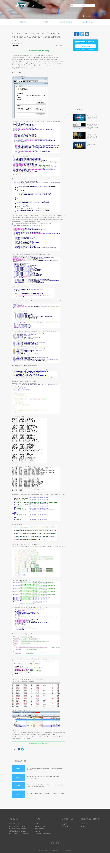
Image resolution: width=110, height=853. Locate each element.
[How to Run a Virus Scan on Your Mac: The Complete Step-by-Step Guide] (18, 768)
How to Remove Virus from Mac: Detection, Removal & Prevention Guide (43, 777)
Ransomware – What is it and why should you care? (92, 117)
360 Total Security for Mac (17, 831)
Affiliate (83, 824)
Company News (66, 22)
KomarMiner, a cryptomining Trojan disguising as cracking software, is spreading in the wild (92, 136)
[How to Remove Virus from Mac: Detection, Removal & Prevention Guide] (18, 777)
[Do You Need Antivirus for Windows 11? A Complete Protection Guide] (18, 794)
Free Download (85, 46)
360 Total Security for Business (19, 833)
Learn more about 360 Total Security (38, 50)
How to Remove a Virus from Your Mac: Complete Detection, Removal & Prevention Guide (45, 785)
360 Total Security (14, 824)
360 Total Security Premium (17, 829)
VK (87, 34)
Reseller (83, 826)
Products (44, 22)
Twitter (81, 34)
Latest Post (23, 22)
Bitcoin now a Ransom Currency (92, 145)
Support (64, 824)
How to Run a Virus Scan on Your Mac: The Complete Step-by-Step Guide (45, 769)
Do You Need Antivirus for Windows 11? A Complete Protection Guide (45, 794)
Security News (87, 22)
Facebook (76, 34)
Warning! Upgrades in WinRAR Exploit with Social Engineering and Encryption (92, 126)
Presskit (37, 831)
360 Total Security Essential (17, 826)
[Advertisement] (85, 80)
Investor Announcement (42, 833)
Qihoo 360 (65, 826)
